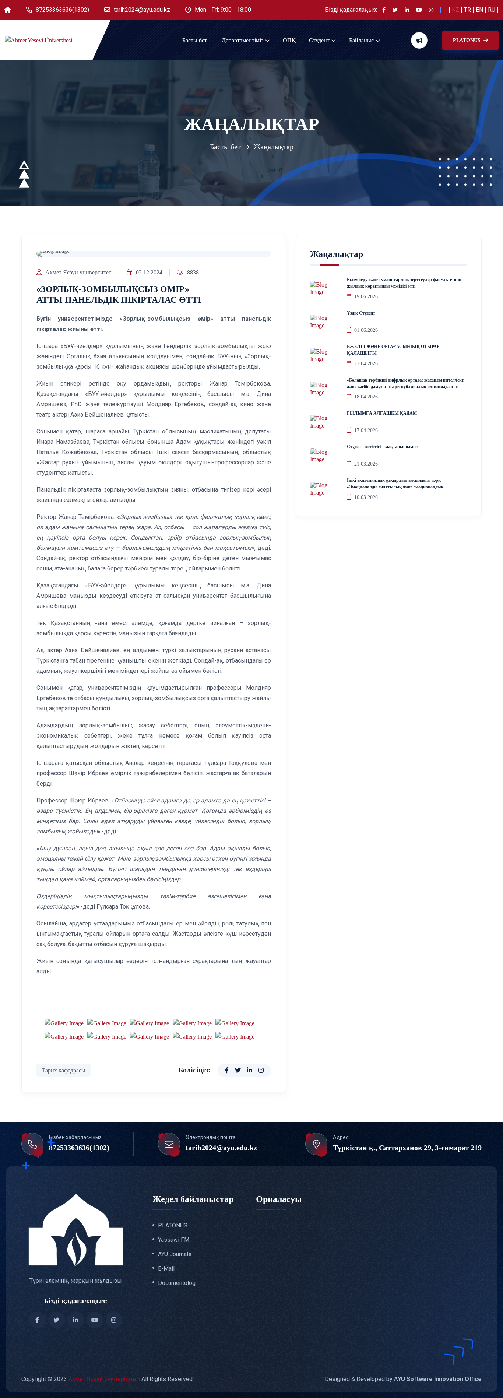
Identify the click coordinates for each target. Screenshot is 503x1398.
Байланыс (361, 40)
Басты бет (194, 40)
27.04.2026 (366, 363)
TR (468, 9)
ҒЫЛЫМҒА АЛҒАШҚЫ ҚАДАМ (382, 413)
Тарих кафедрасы (63, 1070)
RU (492, 9)
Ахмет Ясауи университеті (79, 272)
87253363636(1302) (62, 9)
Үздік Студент (361, 313)
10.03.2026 (366, 497)
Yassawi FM (173, 1240)
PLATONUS (467, 40)
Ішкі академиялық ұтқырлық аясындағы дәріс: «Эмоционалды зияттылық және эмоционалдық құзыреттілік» (395, 487)
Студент (319, 40)
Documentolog (177, 1283)
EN (480, 9)
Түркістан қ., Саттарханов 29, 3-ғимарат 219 (407, 1148)
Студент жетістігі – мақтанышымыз (382, 446)
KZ (456, 9)
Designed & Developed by (403, 1379)
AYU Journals (174, 1254)
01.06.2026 (366, 330)
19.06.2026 (366, 296)
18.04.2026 (366, 397)
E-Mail (166, 1268)
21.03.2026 (366, 464)
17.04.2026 (366, 430)
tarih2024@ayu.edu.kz (142, 9)
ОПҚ (289, 40)
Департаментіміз (242, 40)
